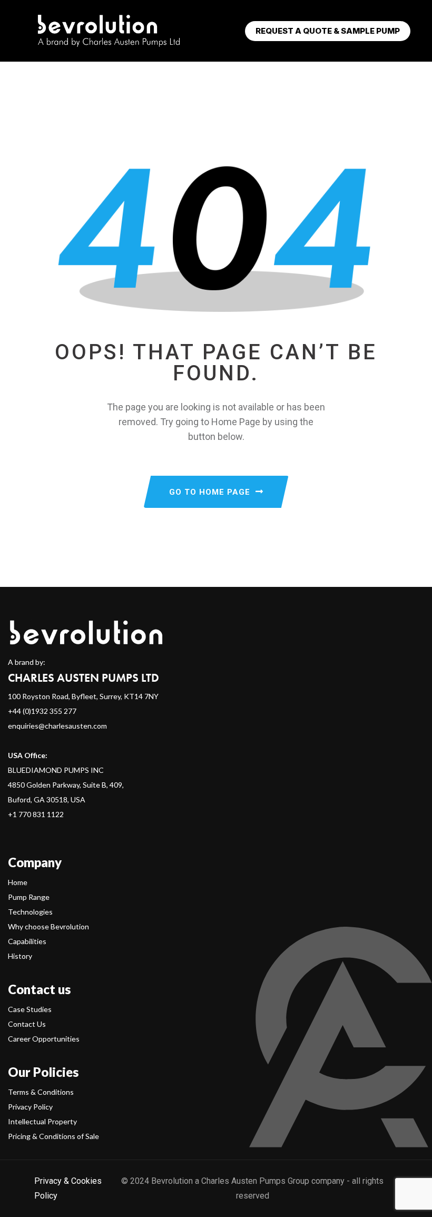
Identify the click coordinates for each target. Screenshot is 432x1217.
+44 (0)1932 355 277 (42, 710)
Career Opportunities (44, 1038)
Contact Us (27, 1023)
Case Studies (30, 1009)
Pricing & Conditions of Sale (53, 1136)
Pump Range (29, 896)
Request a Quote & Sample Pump (328, 31)
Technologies (30, 911)
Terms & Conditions (41, 1091)
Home (17, 882)
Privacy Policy (30, 1106)
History (20, 955)
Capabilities (27, 941)
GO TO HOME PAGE (209, 492)
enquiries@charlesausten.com (57, 725)
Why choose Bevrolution (48, 926)
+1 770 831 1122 (36, 814)
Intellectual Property (42, 1121)
